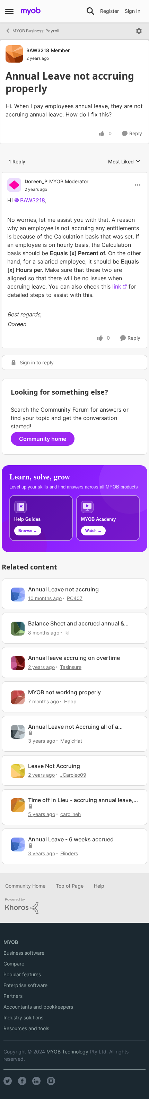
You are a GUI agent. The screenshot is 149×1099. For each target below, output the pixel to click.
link (116, 286)
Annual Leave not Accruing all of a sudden (73, 726)
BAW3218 (37, 50)
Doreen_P (36, 181)
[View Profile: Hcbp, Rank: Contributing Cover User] (18, 697)
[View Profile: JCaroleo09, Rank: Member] (18, 771)
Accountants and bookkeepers (38, 1007)
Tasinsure (70, 667)
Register (109, 11)
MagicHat (71, 741)
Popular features (22, 974)
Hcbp (70, 701)
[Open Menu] (139, 31)
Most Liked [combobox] (124, 162)
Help (99, 886)
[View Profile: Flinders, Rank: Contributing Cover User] (18, 844)
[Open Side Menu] (9, 11)
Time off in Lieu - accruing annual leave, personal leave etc (80, 800)
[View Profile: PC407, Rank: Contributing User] (18, 594)
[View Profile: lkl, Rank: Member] (18, 629)
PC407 (74, 598)
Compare (13, 964)
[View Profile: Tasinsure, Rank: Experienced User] (18, 663)
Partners (13, 996)
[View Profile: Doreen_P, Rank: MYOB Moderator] (14, 185)
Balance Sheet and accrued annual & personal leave (76, 623)
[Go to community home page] (31, 11)
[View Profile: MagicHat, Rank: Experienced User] (18, 732)
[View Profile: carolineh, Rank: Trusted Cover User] (18, 805)
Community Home (25, 886)
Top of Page (70, 886)
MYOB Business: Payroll (35, 30)
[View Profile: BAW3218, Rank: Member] (14, 54)
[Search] (90, 11)
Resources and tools (26, 1028)
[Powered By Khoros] (74, 906)
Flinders (69, 853)
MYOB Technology (67, 1051)
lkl (66, 633)
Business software (23, 953)
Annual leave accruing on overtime (74, 657)
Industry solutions (23, 1017)
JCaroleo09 (73, 775)
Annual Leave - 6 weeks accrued (71, 839)
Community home (42, 438)
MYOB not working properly (64, 692)
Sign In (132, 11)
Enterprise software (25, 985)
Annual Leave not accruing (63, 589)
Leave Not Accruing (54, 765)
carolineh (70, 814)
